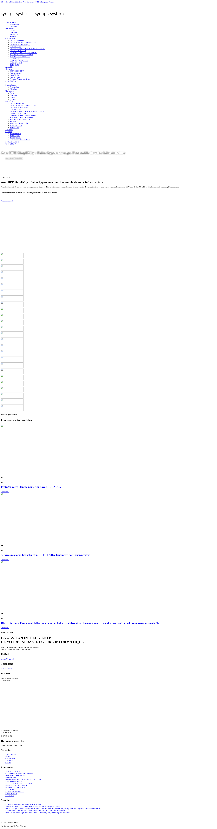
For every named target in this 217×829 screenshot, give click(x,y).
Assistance (14, 34)
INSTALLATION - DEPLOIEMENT (23, 53)
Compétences (10, 38)
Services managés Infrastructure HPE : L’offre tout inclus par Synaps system (32, 806)
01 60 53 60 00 (10, 81)
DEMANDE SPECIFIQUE (20, 45)
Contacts (8, 69)
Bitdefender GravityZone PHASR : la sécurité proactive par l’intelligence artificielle (35, 811)
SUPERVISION (16, 63)
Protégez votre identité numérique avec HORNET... (23, 804)
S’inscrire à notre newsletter (20, 79)
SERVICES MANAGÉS (19, 61)
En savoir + (5, 492)
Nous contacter (15, 73)
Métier (7, 756)
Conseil (12, 30)
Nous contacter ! (7, 201)
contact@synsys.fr (7, 659)
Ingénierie (13, 32)
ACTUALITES (17, 158)
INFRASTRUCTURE (18, 51)
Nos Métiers (9, 28)
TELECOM (14, 65)
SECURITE (14, 59)
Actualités (9, 67)
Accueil (8, 158)
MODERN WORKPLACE (20, 57)
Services (13, 36)
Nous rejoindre (15, 77)
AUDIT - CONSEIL (17, 41)
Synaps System (10, 22)
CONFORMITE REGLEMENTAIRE (24, 43)
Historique (13, 26)
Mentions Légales (26, 822)
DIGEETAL (31, 826)
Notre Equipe (15, 75)
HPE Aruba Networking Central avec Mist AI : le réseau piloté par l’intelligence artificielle (37, 813)
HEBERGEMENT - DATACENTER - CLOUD (27, 49)
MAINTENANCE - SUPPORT (21, 55)
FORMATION (15, 47)
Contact (8, 763)
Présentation (14, 24)
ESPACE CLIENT (17, 71)
